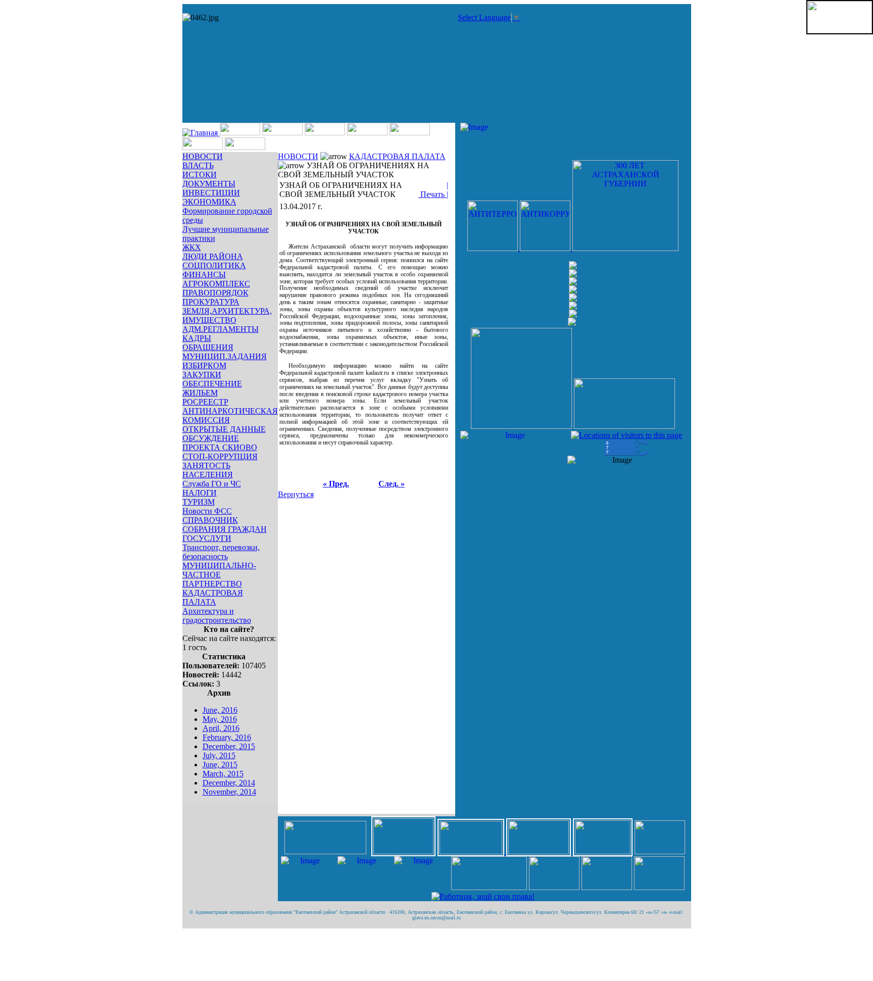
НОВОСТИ (202, 156)
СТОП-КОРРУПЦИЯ (220, 456)
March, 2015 (223, 773)
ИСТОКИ (199, 174)
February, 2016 (227, 737)
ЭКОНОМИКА (209, 202)
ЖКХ (191, 247)
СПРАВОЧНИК (210, 520)
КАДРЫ (196, 338)
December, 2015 (229, 746)
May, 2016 (220, 719)
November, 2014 (229, 792)
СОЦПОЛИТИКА (214, 265)
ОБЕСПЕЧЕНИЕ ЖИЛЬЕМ (212, 388)
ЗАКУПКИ (201, 374)
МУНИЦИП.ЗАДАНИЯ (224, 356)
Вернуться (296, 494)
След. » (391, 483)
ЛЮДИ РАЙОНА (212, 256)
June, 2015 (220, 764)
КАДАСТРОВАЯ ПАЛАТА (212, 597)
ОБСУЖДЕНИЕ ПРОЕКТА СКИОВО (219, 443)
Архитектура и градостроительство (216, 615)
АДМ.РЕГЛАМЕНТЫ (220, 329)
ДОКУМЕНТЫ (208, 183)
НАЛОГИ (199, 492)
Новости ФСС (207, 511)
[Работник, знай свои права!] (483, 896)
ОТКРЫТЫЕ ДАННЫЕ (224, 429)
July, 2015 (219, 755)
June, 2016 (220, 710)
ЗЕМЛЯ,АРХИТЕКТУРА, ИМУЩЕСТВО (227, 315)
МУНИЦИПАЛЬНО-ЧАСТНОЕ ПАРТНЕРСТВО (219, 574)
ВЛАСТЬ (198, 165)
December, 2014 (229, 782)
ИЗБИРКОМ (204, 365)
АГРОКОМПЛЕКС (216, 283)
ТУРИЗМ (198, 502)
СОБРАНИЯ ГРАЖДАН (224, 529)
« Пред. (336, 483)
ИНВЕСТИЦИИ (211, 192)
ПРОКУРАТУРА (210, 302)
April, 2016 (221, 728)
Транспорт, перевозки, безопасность (221, 552)
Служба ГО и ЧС (211, 483)
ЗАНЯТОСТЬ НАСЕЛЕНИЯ (207, 470)
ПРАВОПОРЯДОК (215, 292)
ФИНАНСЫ (204, 274)
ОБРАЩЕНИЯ (207, 347)
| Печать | (433, 190)
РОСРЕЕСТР (205, 402)
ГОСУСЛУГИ (206, 538)
